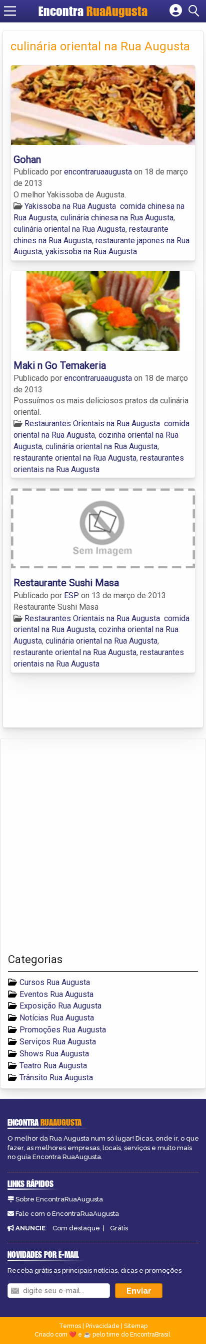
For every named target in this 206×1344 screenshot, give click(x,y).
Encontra (93, 10)
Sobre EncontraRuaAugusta (59, 1199)
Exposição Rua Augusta (61, 1005)
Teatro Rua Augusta (53, 1065)
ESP (72, 595)
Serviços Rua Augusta (58, 1041)
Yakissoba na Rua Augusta (70, 206)
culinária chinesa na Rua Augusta (117, 217)
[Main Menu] (10, 11)
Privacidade (103, 1326)
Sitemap (136, 1326)
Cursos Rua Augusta (55, 982)
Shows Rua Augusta (54, 1053)
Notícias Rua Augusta (57, 1017)
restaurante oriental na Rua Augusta (75, 458)
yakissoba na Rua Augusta (91, 251)
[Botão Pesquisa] (195, 10)
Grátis (119, 1228)
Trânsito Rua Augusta (56, 1077)
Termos (70, 1326)
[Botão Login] (176, 11)
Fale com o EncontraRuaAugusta (67, 1213)
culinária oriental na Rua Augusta (70, 229)
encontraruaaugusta (99, 171)
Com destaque (76, 1228)
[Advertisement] (103, 846)
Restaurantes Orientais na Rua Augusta (92, 423)
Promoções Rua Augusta (63, 1029)
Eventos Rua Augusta (57, 994)
